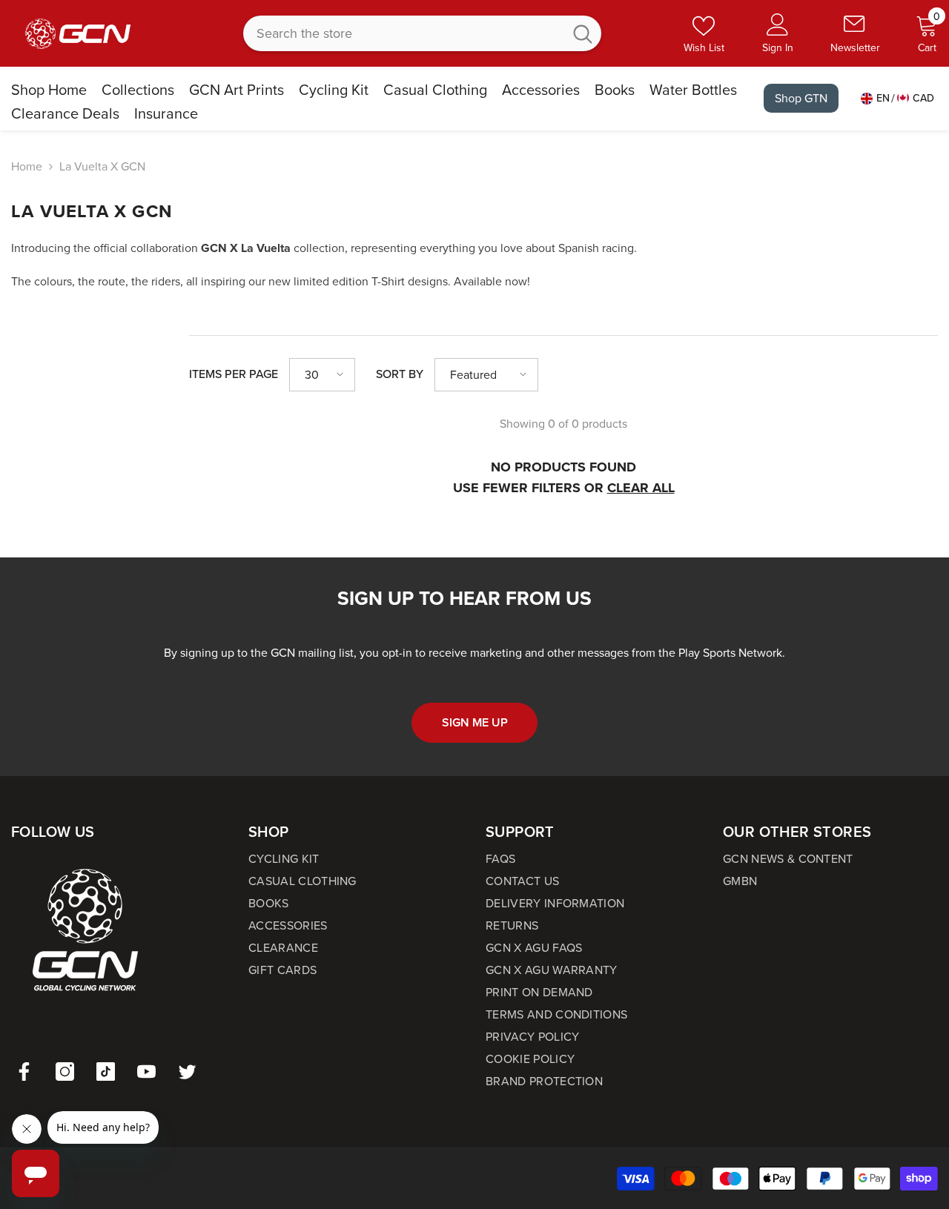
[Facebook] (24, 1071)
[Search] (422, 33)
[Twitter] (187, 1071)
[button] (322, 374)
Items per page (233, 373)
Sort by (399, 373)
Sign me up (475, 722)
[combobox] (403, 33)
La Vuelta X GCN (102, 166)
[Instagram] (65, 1071)
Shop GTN (801, 98)
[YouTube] (146, 1071)
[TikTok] (106, 1071)
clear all (641, 487)
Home (26, 166)
